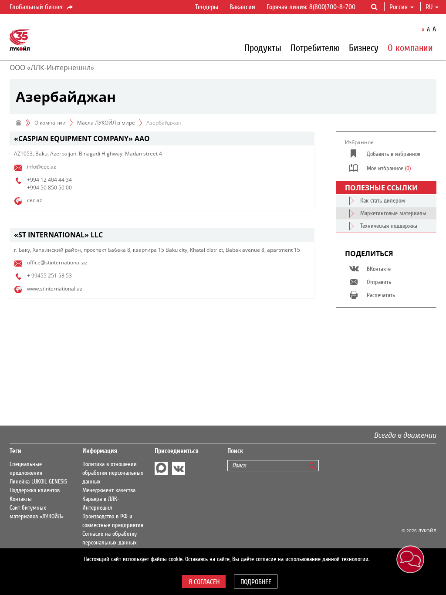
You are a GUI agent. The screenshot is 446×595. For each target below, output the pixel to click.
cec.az (34, 200)
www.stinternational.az (54, 288)
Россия (398, 7)
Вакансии (242, 7)
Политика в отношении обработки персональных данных (112, 473)
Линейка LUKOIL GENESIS (38, 481)
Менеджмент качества (108, 490)
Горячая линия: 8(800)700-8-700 (311, 7)
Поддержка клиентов (35, 490)
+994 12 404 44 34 (49, 179)
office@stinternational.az (57, 262)
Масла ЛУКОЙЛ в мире (106, 122)
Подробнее (255, 582)
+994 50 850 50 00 (49, 187)
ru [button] (430, 7)
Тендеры (206, 7)
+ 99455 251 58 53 (49, 275)
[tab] (162, 138)
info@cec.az (41, 166)
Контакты (21, 499)
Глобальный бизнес (37, 7)
